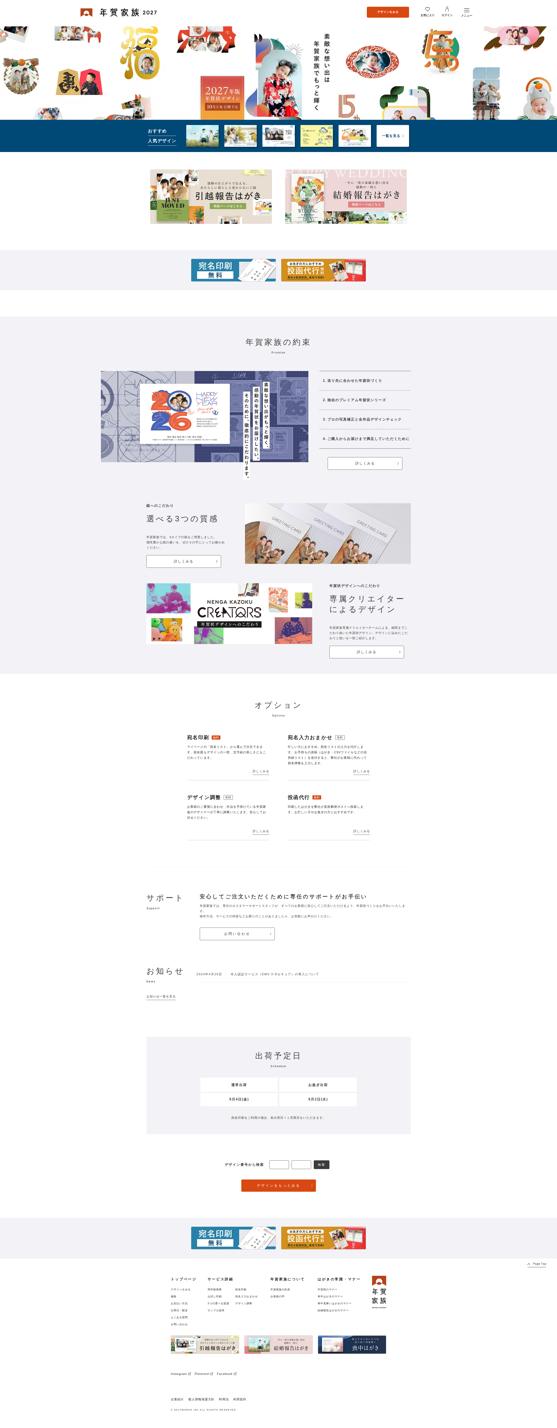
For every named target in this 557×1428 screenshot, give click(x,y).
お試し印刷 (215, 1296)
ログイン (447, 15)
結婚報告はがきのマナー (333, 1310)
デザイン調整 (243, 1303)
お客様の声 (277, 1296)
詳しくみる (365, 463)
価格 (173, 1296)
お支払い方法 (179, 1303)
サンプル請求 (216, 1310)
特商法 (224, 1399)
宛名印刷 (241, 1289)
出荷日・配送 (179, 1310)
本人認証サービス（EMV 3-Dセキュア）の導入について (275, 974)
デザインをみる (388, 12)
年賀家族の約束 (280, 1289)
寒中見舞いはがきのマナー (335, 1303)
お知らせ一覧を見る (161, 996)
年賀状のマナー (327, 1289)
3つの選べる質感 (218, 1303)
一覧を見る (391, 136)
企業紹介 (177, 1399)
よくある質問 (179, 1317)
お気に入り (428, 15)
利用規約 (239, 1399)
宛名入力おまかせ (246, 1296)
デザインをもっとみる (278, 1185)
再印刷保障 (215, 1289)
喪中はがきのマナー (330, 1296)
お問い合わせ (237, 934)
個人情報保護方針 (201, 1399)
